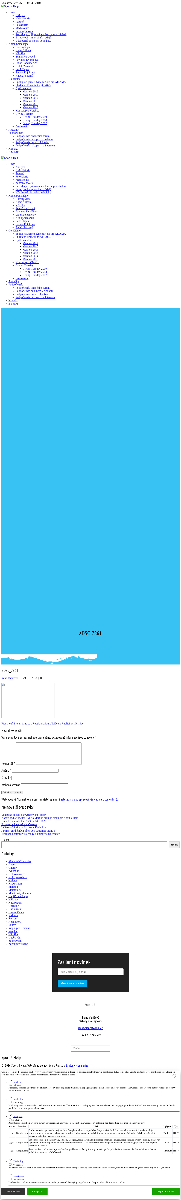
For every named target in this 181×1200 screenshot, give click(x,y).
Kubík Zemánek (25, 66)
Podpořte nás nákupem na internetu (35, 145)
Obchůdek (14, 905)
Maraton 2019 (30, 91)
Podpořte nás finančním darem (32, 135)
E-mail (6, 777)
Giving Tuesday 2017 (35, 123)
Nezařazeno (19, 1176)
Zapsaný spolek (24, 31)
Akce (11, 864)
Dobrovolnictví (16, 874)
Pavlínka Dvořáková (27, 59)
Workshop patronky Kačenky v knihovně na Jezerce (30, 833)
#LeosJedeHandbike (19, 861)
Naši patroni (15, 902)
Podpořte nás (15, 132)
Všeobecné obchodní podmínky (33, 40)
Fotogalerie (22, 24)
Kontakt (12, 148)
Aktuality (13, 129)
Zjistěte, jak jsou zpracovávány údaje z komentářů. (88, 799)
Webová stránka (10, 785)
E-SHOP (13, 151)
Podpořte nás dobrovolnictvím (32, 142)
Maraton (13, 886)
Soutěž (12, 924)
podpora (13, 915)
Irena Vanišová (9, 677)
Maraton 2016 (30, 97)
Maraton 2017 (30, 94)
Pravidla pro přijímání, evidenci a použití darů (41, 34)
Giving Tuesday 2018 (35, 120)
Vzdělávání (14, 937)
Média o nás (22, 27)
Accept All (37, 1191)
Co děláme (14, 78)
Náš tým (20, 15)
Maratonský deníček (19, 893)
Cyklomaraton (23, 88)
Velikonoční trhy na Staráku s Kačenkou (23, 827)
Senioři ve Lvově (25, 56)
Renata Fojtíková (25, 72)
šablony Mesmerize (77, 1065)
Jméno (6, 770)
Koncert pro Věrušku (27, 110)
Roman (12, 918)
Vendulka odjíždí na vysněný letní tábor (23, 814)
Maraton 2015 (30, 101)
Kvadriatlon (15, 883)
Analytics (17, 1116)
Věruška (20, 53)
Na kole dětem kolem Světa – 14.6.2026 (23, 821)
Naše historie (23, 18)
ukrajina (12, 931)
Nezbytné (18, 1082)
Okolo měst (22, 126)
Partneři (20, 21)
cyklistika (13, 870)
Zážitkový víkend (18, 943)
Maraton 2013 (30, 107)
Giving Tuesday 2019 (35, 116)
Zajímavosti (15, 940)
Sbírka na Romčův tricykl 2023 (33, 85)
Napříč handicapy (18, 896)
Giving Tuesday (24, 113)
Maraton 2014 (30, 104)
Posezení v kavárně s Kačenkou (19, 824)
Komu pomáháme (18, 43)
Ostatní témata (16, 912)
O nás (11, 12)
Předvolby (18, 1161)
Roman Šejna (23, 47)
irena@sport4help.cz (90, 1028)
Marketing (18, 1099)
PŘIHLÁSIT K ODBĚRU (72, 983)
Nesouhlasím (13, 1191)
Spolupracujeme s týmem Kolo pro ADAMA (41, 81)
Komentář (8, 763)
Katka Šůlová (23, 50)
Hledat (5, 839)
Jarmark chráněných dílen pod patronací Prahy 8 (28, 830)
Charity (12, 867)
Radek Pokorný (24, 75)
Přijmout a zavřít (165, 1191)
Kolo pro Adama (17, 877)
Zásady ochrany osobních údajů (33, 37)
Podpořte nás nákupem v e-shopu (34, 139)
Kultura (12, 880)
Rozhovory (14, 921)
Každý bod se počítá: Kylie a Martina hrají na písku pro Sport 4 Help (39, 817)
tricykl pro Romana (19, 928)
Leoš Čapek (22, 69)
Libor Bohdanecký (26, 62)
